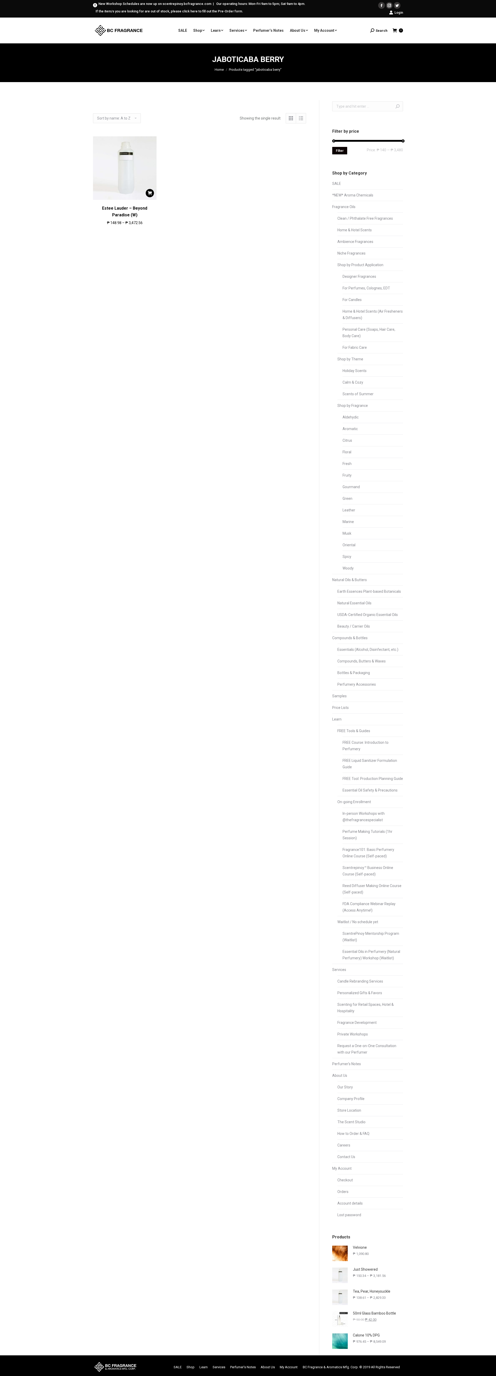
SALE (336, 183)
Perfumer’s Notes (346, 1064)
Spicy (347, 557)
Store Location (349, 1110)
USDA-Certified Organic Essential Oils (367, 615)
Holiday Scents (355, 371)
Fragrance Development (357, 1023)
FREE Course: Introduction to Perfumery (366, 745)
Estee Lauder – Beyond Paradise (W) (124, 211)
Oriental (349, 545)
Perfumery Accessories (356, 684)
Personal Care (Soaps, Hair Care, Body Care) (369, 332)
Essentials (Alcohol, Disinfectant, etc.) (367, 649)
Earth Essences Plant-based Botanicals (369, 591)
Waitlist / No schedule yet (357, 922)
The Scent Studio (351, 1122)
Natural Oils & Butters (349, 580)
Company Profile (351, 1099)
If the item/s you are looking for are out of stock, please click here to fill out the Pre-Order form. (169, 11)
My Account (342, 1168)
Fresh (347, 464)
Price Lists (340, 708)
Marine (348, 522)
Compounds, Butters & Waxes (361, 661)
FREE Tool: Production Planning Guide (373, 779)
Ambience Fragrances (355, 242)
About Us (339, 1075)
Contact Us (346, 1157)
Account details (350, 1203)
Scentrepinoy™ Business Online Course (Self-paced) (368, 871)
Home (219, 70)
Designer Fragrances (359, 276)
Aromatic (350, 429)
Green (347, 498)
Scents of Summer (358, 394)
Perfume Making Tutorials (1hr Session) (367, 834)
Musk (347, 533)
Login (398, 12)
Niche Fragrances (351, 253)
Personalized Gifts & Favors (359, 993)
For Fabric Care (355, 347)
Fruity (347, 475)
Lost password (349, 1215)
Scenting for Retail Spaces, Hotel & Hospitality (365, 1007)
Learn (337, 719)
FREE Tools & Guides (353, 731)
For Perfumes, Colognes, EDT (366, 288)
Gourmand (351, 487)
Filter (340, 151)
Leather (349, 510)
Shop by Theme (350, 359)
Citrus (347, 440)
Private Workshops (352, 1034)
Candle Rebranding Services (360, 981)
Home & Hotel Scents (354, 230)
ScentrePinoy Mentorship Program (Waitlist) (371, 936)
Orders (342, 1192)
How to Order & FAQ (353, 1134)
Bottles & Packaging (353, 673)
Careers (343, 1145)
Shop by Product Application (360, 265)
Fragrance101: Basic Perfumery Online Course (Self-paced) (368, 853)
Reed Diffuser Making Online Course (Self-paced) (372, 889)
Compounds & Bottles (350, 638)
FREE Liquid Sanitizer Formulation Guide (370, 763)
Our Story (345, 1087)
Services (339, 970)
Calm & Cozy (353, 382)
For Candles (352, 300)
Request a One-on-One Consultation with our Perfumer (366, 1049)
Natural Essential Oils (354, 603)
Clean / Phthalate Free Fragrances (365, 218)
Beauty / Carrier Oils (353, 626)
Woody (348, 568)
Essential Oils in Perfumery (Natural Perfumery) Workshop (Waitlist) (371, 955)
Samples (339, 696)
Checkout (345, 1180)
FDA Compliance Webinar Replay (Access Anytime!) (369, 907)
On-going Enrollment (354, 802)
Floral (347, 452)
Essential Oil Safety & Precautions (370, 790)
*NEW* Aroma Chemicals (352, 195)
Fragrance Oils (343, 207)
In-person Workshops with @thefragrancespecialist (364, 816)
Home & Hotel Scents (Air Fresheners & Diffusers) (373, 314)
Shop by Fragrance (352, 406)
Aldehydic (351, 417)
